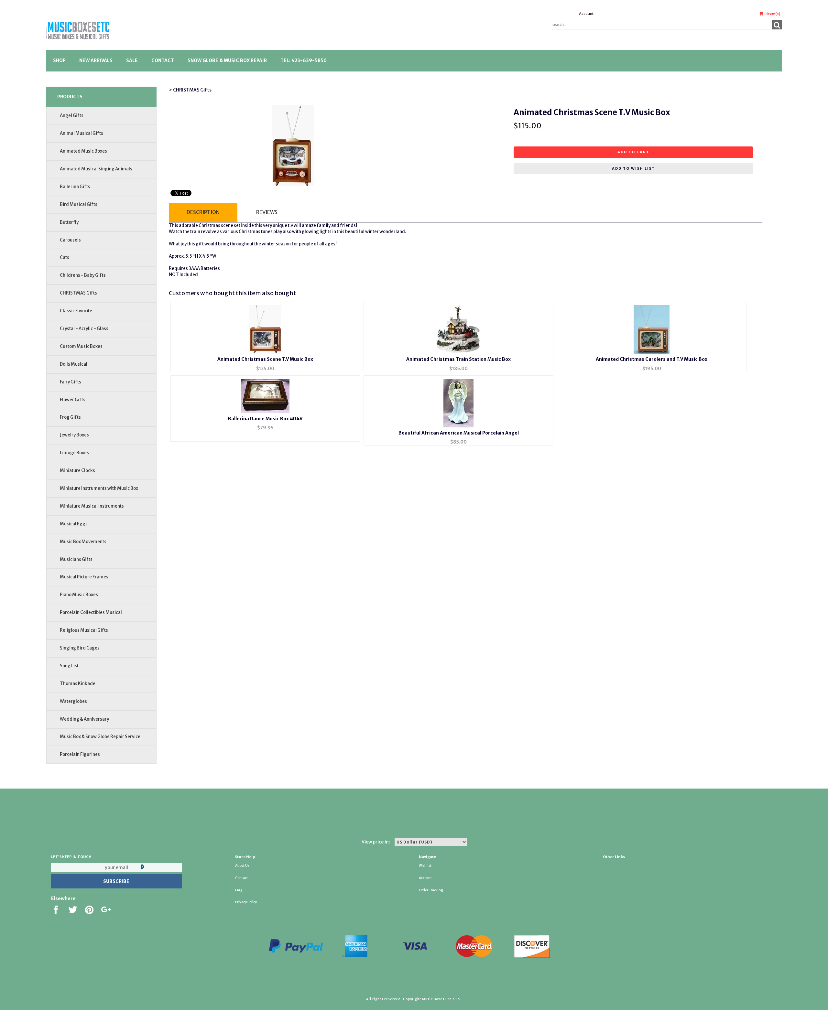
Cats (64, 257)
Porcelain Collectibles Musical (91, 612)
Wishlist (425, 866)
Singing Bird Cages (80, 648)
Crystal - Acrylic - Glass (84, 328)
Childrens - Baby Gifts (83, 275)
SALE (132, 60)
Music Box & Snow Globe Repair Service (100, 736)
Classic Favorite (76, 311)
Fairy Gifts (70, 382)
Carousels (70, 240)
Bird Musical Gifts (78, 204)
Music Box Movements (83, 541)
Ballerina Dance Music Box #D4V (265, 419)
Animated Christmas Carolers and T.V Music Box (651, 359)
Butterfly (69, 222)
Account (586, 13)
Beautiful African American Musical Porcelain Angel (458, 433)
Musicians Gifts (76, 559)
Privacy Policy (246, 902)
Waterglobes (73, 701)
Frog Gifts (70, 417)
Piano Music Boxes (79, 594)
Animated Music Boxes (83, 151)
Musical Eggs (74, 524)
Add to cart (633, 152)
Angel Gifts (71, 115)
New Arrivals (96, 60)
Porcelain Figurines (80, 754)
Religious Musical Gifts (84, 630)
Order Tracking (431, 890)
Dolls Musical (73, 364)
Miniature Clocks (77, 470)
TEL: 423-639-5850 (303, 60)
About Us (242, 866)
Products (69, 97)
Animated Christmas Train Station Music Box (458, 359)
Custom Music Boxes (81, 346)
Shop (59, 60)
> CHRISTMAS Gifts (190, 90)
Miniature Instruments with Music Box (99, 488)
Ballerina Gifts (75, 186)
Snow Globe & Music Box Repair (227, 60)
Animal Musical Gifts (81, 133)
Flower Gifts (72, 400)
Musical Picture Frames (84, 577)
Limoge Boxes (74, 453)
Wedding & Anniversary (84, 719)
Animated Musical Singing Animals (96, 169)
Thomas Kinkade (77, 683)
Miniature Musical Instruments (92, 506)
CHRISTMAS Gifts (78, 293)
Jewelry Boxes (74, 435)
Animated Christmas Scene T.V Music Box (265, 359)
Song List (69, 666)
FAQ (238, 890)
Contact (162, 60)
